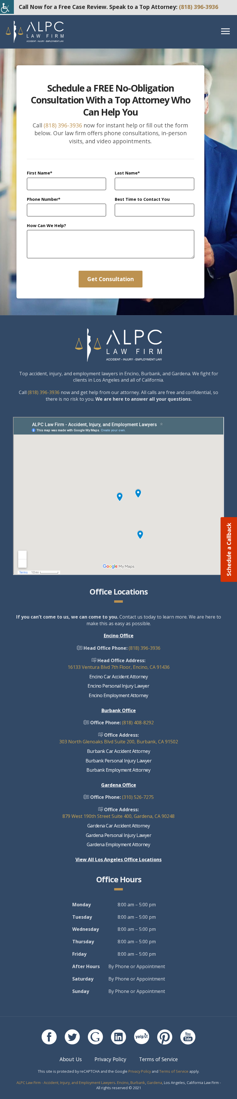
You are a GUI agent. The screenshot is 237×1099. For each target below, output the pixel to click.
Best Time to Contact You (142, 199)
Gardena (154, 1082)
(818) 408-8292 (138, 722)
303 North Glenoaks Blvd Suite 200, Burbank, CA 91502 (118, 741)
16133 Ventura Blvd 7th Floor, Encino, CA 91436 (119, 667)
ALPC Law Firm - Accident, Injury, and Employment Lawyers (65, 1082)
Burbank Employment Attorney (118, 770)
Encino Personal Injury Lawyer (118, 686)
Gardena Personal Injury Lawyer (118, 835)
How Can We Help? (46, 225)
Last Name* (127, 173)
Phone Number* (43, 199)
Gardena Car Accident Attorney (118, 826)
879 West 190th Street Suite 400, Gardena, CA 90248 (118, 816)
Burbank (137, 1082)
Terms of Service (158, 1059)
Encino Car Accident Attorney (118, 676)
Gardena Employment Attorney (118, 844)
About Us (71, 1059)
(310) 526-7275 (138, 797)
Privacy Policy (110, 1059)
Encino (123, 1082)
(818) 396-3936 (198, 7)
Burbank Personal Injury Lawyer (119, 761)
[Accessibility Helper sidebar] (7, 7)
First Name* (39, 173)
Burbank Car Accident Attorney (118, 751)
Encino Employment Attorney (118, 695)
